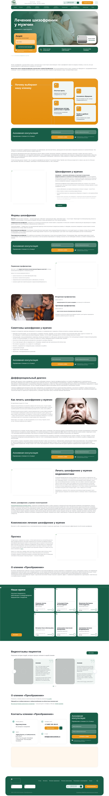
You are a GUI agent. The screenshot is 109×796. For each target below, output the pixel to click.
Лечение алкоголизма (28, 7)
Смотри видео (91, 40)
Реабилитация (85, 7)
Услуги (90, 780)
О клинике (21, 7)
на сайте (49, 698)
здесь (22, 548)
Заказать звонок (87, 2)
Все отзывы (91, 652)
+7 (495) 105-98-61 (70, 2)
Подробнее (60, 205)
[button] (14, 671)
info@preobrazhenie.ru (52, 736)
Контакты (45, 780)
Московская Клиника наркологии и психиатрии (22, 703)
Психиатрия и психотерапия (46, 7)
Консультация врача (91, 786)
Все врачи (15, 634)
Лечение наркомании (37, 7)
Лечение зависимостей (55, 7)
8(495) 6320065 (59, 703)
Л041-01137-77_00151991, (32, 3)
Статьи (93, 7)
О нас (39, 780)
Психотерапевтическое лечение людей (21, 505)
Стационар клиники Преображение (75, 7)
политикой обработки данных (82, 137)
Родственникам (64, 7)
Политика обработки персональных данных (87, 792)
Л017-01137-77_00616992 (41, 3)
